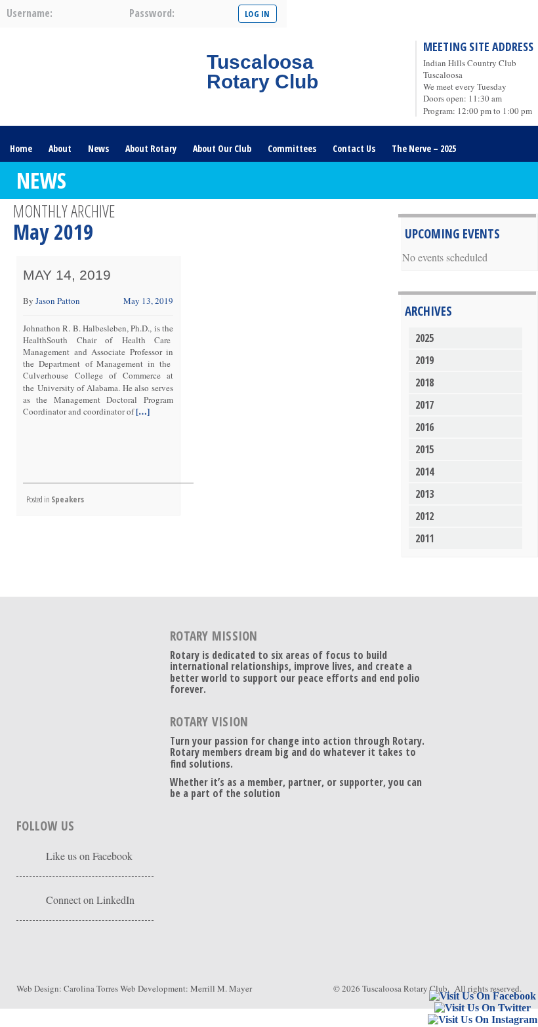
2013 (424, 494)
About (60, 148)
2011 (424, 538)
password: (152, 13)
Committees (292, 148)
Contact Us (354, 148)
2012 (424, 516)
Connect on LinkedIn (90, 899)
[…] (142, 411)
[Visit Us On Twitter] (482, 1008)
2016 (424, 427)
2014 (424, 471)
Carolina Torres (91, 988)
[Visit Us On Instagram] (482, 1020)
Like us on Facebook (89, 856)
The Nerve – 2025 (424, 148)
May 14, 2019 (67, 274)
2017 (424, 405)
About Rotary (150, 148)
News (98, 148)
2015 (424, 449)
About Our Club (222, 148)
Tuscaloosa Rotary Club (404, 988)
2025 (424, 338)
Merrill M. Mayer (221, 988)
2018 (424, 382)
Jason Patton (57, 301)
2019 (424, 360)
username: (29, 13)
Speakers (67, 499)
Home (21, 148)
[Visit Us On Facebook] (482, 996)
